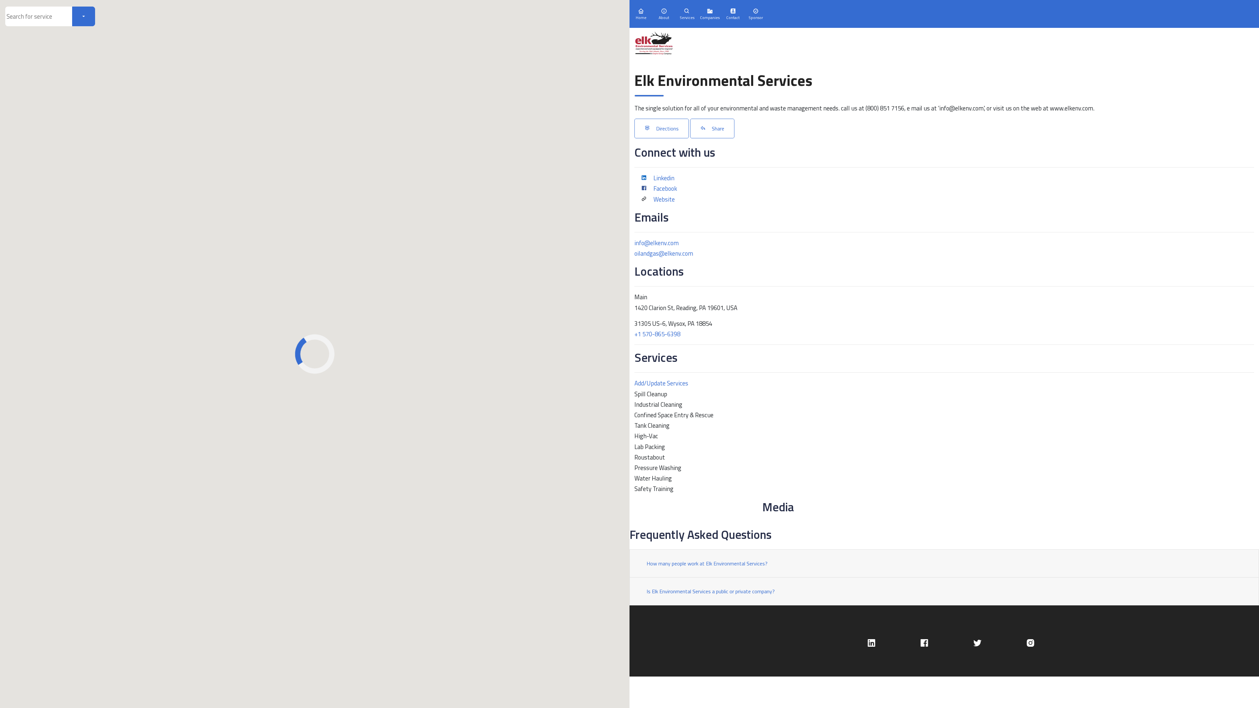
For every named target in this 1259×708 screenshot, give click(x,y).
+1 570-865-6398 (657, 334)
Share (717, 128)
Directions (667, 128)
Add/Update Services (661, 383)
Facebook (665, 188)
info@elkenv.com (656, 242)
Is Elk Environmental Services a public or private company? (711, 591)
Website (664, 199)
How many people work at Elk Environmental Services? (707, 563)
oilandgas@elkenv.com (663, 253)
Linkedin (663, 178)
